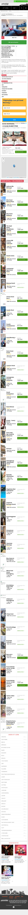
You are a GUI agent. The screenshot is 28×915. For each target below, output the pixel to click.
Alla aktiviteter (6, 838)
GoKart (3, 777)
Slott (2, 827)
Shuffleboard (4, 819)
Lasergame (3, 790)
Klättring (3, 785)
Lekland (3, 795)
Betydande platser (5, 747)
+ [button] (3, 159)
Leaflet (7, 177)
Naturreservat (4, 809)
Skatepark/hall (4, 825)
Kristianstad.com (4, 11)
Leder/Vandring (5, 793)
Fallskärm (3, 769)
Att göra (5, 8)
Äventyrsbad (4, 739)
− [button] (3, 161)
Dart (2, 763)
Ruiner (3, 817)
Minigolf (3, 803)
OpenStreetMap (16, 177)
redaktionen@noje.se (17, 905)
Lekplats (3, 798)
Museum (3, 806)
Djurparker (4, 766)
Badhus (3, 742)
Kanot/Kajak (4, 782)
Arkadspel (3, 736)
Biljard (3, 750)
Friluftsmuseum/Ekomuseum (8, 774)
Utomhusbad (4, 833)
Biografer (3, 752)
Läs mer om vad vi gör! (21, 902)
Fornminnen (4, 771)
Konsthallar (4, 787)
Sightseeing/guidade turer (7, 822)
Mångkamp (3, 801)
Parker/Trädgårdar (6, 814)
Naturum (3, 811)
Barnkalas (3, 744)
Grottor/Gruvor (5, 779)
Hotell (10, 11)
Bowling (3, 758)
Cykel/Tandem (4, 761)
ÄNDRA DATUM (20, 287)
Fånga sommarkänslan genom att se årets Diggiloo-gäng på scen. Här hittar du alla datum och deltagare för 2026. (19, 861)
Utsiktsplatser (4, 835)
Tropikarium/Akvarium (6, 830)
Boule (2, 755)
